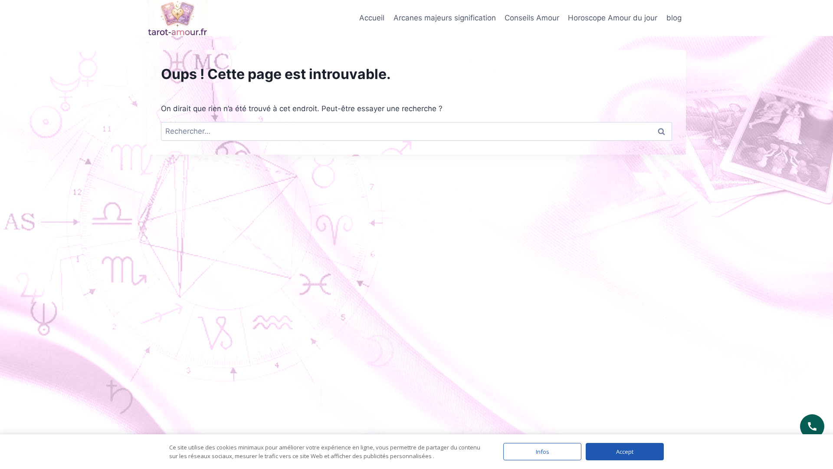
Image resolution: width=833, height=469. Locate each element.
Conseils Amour (532, 17)
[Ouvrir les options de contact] (812, 426)
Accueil (371, 17)
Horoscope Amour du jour (612, 17)
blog (674, 17)
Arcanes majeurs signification (445, 17)
